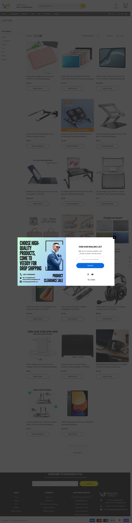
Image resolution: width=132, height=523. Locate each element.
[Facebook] (88, 274)
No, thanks (91, 279)
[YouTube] (92, 274)
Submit (90, 265)
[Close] (114, 237)
